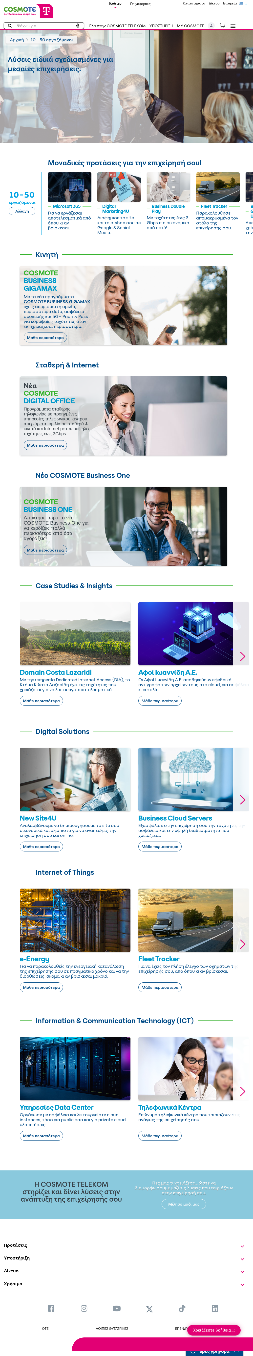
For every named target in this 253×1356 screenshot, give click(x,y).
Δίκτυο (214, 3)
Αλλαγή (22, 211)
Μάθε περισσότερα (45, 337)
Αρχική (17, 39)
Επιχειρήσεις (140, 3)
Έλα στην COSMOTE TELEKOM (117, 25)
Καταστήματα (194, 3)
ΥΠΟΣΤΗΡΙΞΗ (161, 25)
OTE (45, 1328)
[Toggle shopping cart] (225, 25)
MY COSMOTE (190, 25)
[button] (211, 25)
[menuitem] (51, 1308)
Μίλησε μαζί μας (184, 1204)
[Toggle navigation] (232, 26)
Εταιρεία (230, 3)
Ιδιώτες (115, 3)
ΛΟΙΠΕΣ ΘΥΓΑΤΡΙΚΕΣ (112, 1328)
